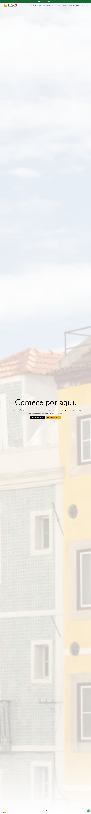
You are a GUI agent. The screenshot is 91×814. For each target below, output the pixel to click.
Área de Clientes (84, 5)
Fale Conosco (76, 5)
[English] (2, 812)
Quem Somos (38, 5)
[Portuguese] (3, 812)
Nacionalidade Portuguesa (49, 5)
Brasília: (38, 1)
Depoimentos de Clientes (37, 417)
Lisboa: (49, 1)
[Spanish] (5, 812)
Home (32, 5)
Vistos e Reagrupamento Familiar (65, 5)
